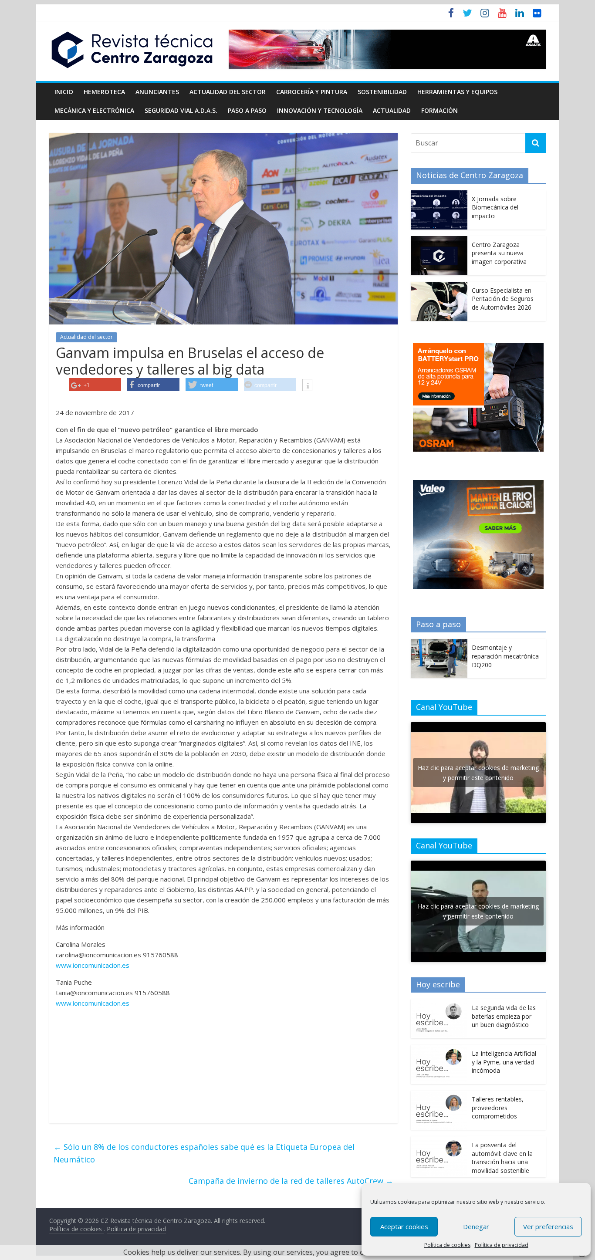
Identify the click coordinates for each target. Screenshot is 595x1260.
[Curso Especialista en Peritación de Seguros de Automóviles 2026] (439, 286)
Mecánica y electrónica (94, 110)
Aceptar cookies (404, 1226)
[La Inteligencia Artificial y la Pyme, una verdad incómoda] (439, 1049)
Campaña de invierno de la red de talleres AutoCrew (291, 1181)
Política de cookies (447, 1245)
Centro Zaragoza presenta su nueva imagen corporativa (499, 253)
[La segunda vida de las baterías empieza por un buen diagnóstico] (439, 1004)
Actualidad (392, 110)
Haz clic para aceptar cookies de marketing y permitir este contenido (478, 772)
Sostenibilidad (382, 92)
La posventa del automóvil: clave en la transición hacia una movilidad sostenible (502, 1158)
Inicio (63, 92)
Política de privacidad (501, 1245)
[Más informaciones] (307, 385)
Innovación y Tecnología (319, 110)
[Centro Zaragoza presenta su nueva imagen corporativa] (439, 240)
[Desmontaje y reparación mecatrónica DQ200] (439, 643)
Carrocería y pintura (311, 92)
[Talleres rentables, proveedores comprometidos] (439, 1095)
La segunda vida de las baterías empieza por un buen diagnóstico (504, 1016)
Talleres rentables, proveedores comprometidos (498, 1107)
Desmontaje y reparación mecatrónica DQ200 (505, 656)
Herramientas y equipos (457, 92)
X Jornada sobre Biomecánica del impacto (495, 207)
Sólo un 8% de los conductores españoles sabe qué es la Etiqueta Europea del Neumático (204, 1153)
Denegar (476, 1226)
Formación (439, 110)
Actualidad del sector (227, 92)
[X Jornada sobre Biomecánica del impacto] (439, 195)
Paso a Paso (247, 110)
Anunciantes (157, 92)
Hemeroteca (104, 92)
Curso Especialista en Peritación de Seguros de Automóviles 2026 (503, 298)
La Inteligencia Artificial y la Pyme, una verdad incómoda (504, 1061)
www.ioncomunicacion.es (92, 965)
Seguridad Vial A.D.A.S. (181, 110)
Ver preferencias (548, 1226)
